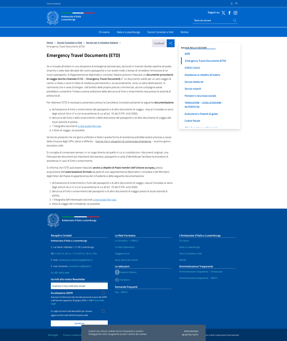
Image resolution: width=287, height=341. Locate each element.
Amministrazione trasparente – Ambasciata (201, 271)
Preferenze (191, 331)
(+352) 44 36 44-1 (64, 253)
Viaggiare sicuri (122, 253)
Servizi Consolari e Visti (69, 42)
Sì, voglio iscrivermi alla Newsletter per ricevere (71, 311)
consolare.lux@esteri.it (80, 266)
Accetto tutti (190, 335)
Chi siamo (184, 240)
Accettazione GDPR (62, 293)
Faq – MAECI (121, 292)
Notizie (182, 260)
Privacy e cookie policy (73, 335)
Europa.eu (124, 279)
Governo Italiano (54, 3)
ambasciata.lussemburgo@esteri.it (75, 260)
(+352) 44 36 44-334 (86, 253)
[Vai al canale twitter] (223, 12)
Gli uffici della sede (60, 272)
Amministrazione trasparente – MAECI (198, 278)
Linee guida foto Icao (89, 126)
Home (50, 42)
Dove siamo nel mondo (126, 260)
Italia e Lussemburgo (189, 247)
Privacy (96, 300)
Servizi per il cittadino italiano (102, 42)
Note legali (53, 335)
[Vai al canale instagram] (235, 12)
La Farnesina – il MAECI (127, 240)
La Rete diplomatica (125, 247)
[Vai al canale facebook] (229, 12)
